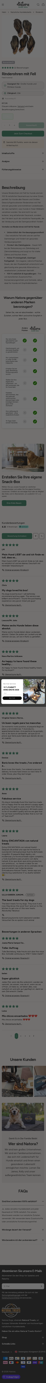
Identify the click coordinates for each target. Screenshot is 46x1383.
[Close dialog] (43, 681)
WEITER (12, 698)
